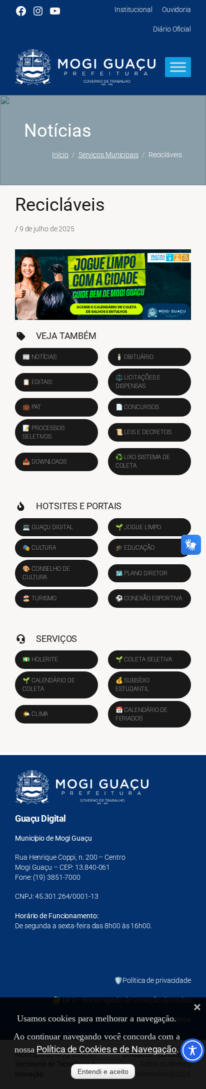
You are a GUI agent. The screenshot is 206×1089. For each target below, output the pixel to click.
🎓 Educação (135, 547)
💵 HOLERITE (40, 659)
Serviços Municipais (108, 155)
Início (60, 155)
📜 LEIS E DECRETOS (144, 432)
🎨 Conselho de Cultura (46, 573)
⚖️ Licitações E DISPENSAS (138, 382)
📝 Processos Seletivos (43, 432)
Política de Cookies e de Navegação (106, 1049)
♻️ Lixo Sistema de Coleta (143, 461)
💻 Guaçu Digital (47, 527)
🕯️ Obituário (135, 356)
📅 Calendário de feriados (142, 714)
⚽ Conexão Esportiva (149, 598)
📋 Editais (37, 382)
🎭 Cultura (39, 547)
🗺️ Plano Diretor (142, 573)
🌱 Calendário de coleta (48, 684)
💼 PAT (31, 407)
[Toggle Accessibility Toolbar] (193, 1050)
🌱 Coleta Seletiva (144, 659)
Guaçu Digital (40, 818)
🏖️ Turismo (39, 598)
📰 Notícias (39, 356)
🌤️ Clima (35, 713)
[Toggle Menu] (178, 67)
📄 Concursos (137, 407)
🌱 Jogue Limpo (139, 527)
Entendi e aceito (103, 1071)
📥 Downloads (44, 461)
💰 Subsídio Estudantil (133, 684)
